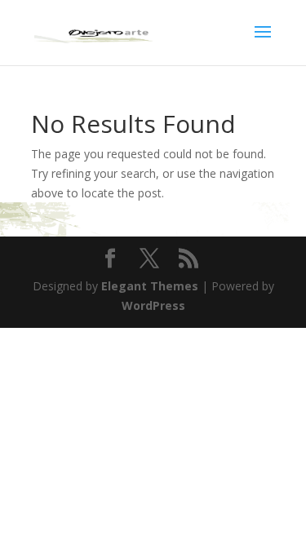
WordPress (153, 305)
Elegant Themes (149, 286)
